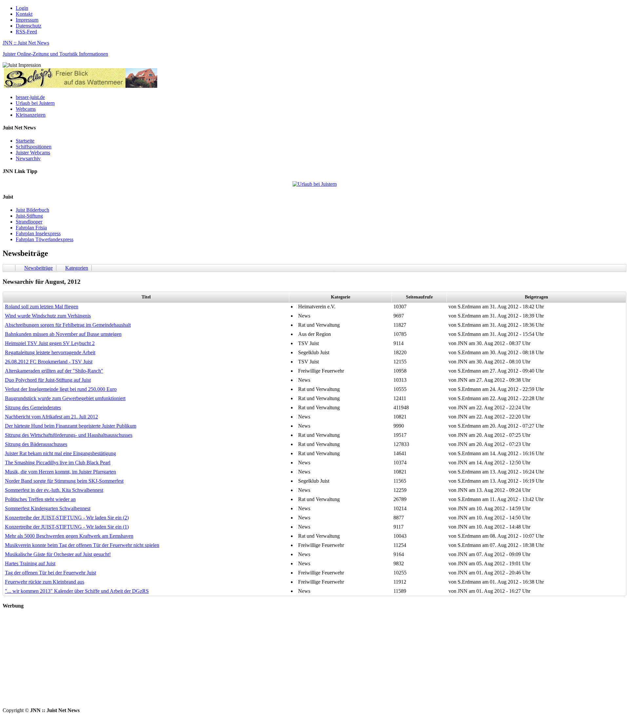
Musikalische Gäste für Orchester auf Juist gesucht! (58, 554)
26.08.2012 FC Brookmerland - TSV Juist (48, 361)
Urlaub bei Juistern (35, 103)
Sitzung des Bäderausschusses (36, 444)
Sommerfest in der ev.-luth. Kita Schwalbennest (54, 490)
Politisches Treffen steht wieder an (40, 499)
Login (22, 8)
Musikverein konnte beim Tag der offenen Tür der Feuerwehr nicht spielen (82, 545)
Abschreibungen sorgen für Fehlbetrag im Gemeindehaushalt (68, 325)
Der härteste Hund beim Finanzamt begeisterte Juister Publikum (70, 426)
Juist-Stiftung (29, 216)
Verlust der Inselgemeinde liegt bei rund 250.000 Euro (61, 389)
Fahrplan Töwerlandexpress (44, 239)
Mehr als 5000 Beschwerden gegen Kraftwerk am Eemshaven (69, 536)
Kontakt (24, 14)
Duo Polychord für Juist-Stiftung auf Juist (48, 380)
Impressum (27, 20)
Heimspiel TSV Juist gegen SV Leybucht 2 (50, 343)
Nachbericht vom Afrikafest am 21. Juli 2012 (51, 416)
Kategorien (76, 268)
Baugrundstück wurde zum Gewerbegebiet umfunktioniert (65, 398)
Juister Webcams (33, 152)
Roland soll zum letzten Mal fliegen (41, 306)
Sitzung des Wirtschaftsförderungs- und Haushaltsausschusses (68, 435)
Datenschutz (28, 26)
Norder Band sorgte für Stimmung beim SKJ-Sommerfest (64, 481)
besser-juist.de (30, 97)
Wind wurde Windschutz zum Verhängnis (48, 316)
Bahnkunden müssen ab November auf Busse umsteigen (63, 334)
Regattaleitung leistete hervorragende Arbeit (50, 352)
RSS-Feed (26, 31)
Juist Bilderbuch (32, 210)
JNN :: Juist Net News (26, 43)
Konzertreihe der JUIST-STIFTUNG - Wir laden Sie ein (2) (67, 517)
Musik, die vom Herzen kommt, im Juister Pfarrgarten (60, 471)
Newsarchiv (28, 158)
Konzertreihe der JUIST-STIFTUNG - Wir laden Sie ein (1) (67, 527)
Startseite (25, 141)
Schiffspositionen (33, 146)
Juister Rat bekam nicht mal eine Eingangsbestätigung (60, 453)
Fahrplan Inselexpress (38, 233)
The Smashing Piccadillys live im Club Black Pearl (57, 462)
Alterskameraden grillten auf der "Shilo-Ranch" (54, 371)
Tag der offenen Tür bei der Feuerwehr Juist (50, 572)
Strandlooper (29, 221)
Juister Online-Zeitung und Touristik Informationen (55, 54)
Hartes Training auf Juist (30, 563)
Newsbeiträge (38, 268)
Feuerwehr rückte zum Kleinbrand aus (44, 582)
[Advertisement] (199, 661)
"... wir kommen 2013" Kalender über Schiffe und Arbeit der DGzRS (77, 591)
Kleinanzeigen (31, 115)
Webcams (26, 109)
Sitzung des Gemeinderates (33, 407)
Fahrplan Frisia (31, 227)
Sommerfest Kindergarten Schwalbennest (47, 508)
